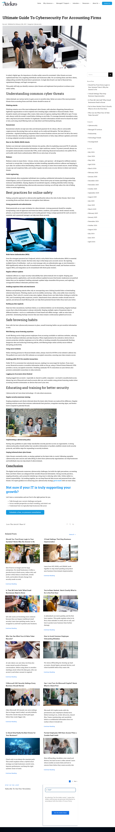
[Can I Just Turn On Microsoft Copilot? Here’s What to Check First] (60, 697)
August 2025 (92, 197)
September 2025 (93, 193)
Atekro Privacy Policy (65, 801)
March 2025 (92, 209)
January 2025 (92, 217)
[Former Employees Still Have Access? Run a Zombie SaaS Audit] (60, 746)
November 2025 (93, 185)
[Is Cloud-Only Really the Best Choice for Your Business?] (22, 746)
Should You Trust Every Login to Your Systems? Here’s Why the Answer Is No (99, 87)
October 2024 (92, 225)
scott (5, 24)
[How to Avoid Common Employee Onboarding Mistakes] (60, 649)
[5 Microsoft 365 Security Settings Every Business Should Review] (22, 697)
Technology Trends (94, 138)
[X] (70, 524)
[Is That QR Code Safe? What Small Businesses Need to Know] (22, 603)
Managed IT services (95, 129)
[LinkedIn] (73, 524)
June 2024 (91, 238)
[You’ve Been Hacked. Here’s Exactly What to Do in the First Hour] (60, 603)
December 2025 (93, 181)
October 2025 (92, 189)
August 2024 (92, 229)
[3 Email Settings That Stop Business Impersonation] (60, 553)
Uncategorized (93, 142)
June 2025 (91, 205)
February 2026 (93, 172)
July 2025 (91, 201)
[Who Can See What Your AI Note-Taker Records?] (22, 649)
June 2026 (91, 156)
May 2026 (91, 160)
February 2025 (93, 213)
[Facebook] (67, 524)
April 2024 (91, 242)
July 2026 (91, 152)
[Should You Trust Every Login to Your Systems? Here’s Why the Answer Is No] (22, 553)
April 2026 (91, 164)
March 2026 (92, 168)
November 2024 (93, 221)
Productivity (92, 133)
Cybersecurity (38, 24)
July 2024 (91, 233)
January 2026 (92, 176)
